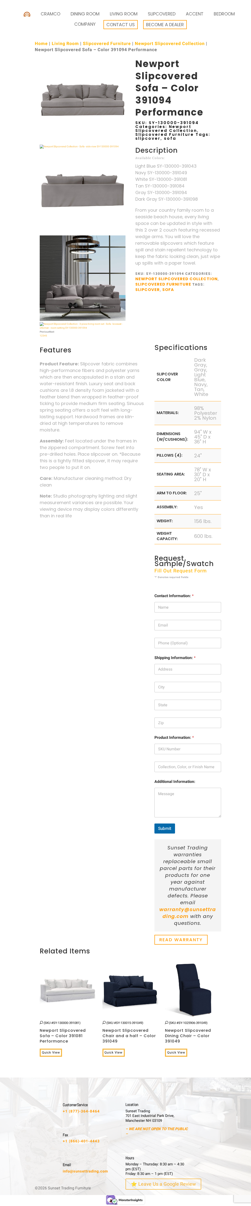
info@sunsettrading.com (85, 1171)
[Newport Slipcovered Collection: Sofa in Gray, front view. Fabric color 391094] (83, 142)
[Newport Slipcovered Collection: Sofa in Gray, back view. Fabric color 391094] (83, 233)
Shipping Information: (175, 658)
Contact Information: (174, 596)
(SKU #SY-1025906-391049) (188, 1032)
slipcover (148, 138)
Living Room (124, 14)
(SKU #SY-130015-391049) (129, 1032)
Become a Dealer (165, 25)
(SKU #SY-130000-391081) (63, 1032)
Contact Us (120, 25)
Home (41, 43)
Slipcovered (162, 14)
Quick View (51, 1052)
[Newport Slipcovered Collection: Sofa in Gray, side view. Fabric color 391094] (79, 146)
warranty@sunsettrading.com (187, 913)
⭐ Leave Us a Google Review (163, 1184)
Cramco (50, 14)
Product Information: (174, 737)
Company (85, 24)
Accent (194, 14)
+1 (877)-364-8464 (81, 1111)
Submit (164, 828)
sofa (170, 138)
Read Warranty (181, 940)
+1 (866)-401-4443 (81, 1141)
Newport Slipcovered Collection (170, 43)
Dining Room (85, 14)
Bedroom (224, 14)
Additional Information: (174, 781)
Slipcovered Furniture (107, 43)
